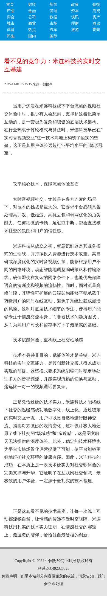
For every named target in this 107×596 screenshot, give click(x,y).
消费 (96, 11)
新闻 (53, 4)
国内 (32, 36)
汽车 (53, 30)
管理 (53, 11)
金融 (32, 11)
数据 (53, 17)
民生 (11, 36)
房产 (96, 17)
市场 (53, 23)
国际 (53, 36)
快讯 (75, 17)
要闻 (96, 30)
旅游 (75, 30)
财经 (32, 4)
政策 (75, 4)
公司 (32, 17)
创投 (96, 4)
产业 (11, 11)
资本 (75, 11)
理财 (75, 23)
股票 (96, 23)
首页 (10, 4)
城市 (11, 23)
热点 (32, 30)
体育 (11, 30)
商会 (11, 17)
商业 (32, 23)
